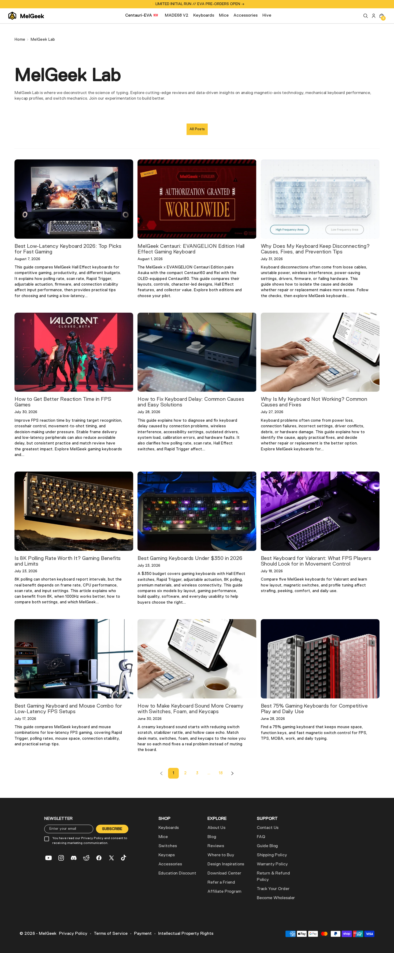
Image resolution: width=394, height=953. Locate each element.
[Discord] (73, 858)
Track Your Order (273, 889)
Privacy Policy (73, 934)
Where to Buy (220, 855)
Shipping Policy (272, 855)
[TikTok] (124, 858)
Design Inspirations (225, 864)
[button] (366, 16)
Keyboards (168, 828)
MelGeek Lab (43, 40)
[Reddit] (86, 858)
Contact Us (267, 828)
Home (19, 40)
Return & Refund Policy (273, 876)
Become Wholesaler (276, 898)
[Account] (374, 16)
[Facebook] (99, 858)
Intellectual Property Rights (185, 934)
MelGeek (47, 934)
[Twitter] (111, 858)
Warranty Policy (272, 864)
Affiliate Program (224, 892)
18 (221, 773)
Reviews (215, 846)
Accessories (170, 864)
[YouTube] (48, 858)
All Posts (197, 129)
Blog (211, 837)
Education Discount (177, 873)
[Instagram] (61, 858)
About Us (216, 828)
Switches (167, 846)
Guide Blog (267, 846)
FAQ (261, 837)
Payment (143, 934)
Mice (163, 837)
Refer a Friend (221, 882)
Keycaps (166, 855)
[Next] (232, 773)
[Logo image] (26, 16)
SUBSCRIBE (112, 829)
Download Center (224, 873)
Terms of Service (111, 934)
